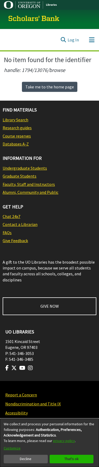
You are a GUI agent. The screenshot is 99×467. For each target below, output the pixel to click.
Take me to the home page (49, 86)
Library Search (15, 119)
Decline (25, 458)
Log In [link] (73, 39)
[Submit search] (63, 40)
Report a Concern (21, 394)
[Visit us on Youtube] (22, 368)
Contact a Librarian (20, 224)
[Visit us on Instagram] (30, 368)
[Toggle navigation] (91, 39)
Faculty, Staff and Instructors (29, 184)
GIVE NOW (49, 306)
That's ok (71, 458)
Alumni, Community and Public (30, 192)
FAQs (7, 232)
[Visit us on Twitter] (14, 368)
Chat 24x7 (11, 216)
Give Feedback (15, 240)
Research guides (17, 127)
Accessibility (16, 412)
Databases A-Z (16, 144)
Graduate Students (19, 176)
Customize (12, 448)
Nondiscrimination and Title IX (33, 403)
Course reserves (17, 136)
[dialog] (49, 443)
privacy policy (64, 440)
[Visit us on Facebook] (7, 368)
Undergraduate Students (25, 168)
